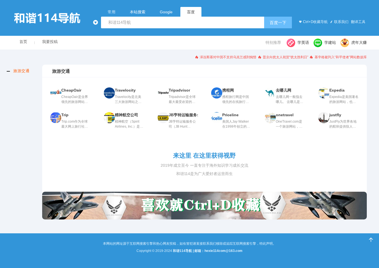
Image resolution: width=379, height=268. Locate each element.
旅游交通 (21, 71)
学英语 (303, 42)
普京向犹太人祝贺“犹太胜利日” (285, 57)
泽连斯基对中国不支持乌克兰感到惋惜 (227, 57)
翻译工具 (357, 22)
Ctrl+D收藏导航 (315, 22)
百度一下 (278, 22)
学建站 (330, 42)
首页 (23, 41)
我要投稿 (50, 41)
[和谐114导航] (52, 18)
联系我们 (341, 22)
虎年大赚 (359, 42)
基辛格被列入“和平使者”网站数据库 (340, 57)
